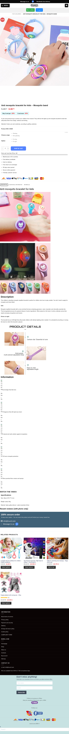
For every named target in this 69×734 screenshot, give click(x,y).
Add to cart (18, 148)
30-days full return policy (7, 628)
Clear (66, 132)
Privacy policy (4, 619)
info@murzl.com (9, 521)
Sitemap (3, 658)
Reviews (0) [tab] (27, 184)
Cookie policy (4, 631)
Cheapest (39, 10)
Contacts (3, 652)
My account (4, 655)
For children (16, 14)
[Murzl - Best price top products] (35, 5)
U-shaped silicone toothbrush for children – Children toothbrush (11, 561)
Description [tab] (4, 184)
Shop (2, 646)
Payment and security (7, 622)
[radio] (40, 133)
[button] (5, 5)
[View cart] (66, 5)
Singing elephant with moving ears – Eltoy (11, 595)
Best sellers (30, 10)
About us (3, 649)
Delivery (3, 625)
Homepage (4, 643)
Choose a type (5, 135)
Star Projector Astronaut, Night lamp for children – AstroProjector (33, 561)
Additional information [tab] (15, 184)
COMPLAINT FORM (6, 634)
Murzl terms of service (7, 616)
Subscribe (21, 692)
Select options (6, 567)
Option (3, 140)
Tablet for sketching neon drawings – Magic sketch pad (57, 561)
